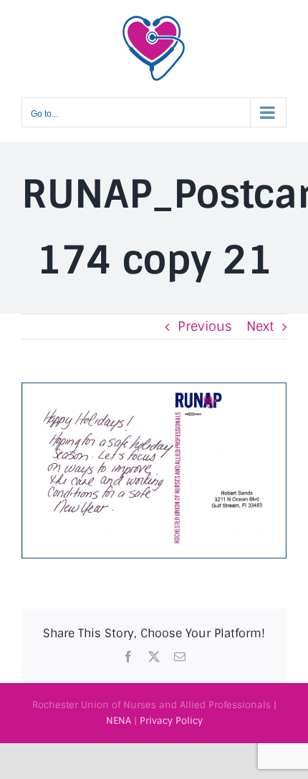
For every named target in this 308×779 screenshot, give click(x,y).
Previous (205, 326)
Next (260, 326)
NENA (118, 721)
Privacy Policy (171, 721)
